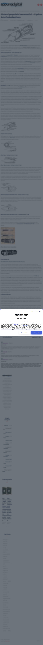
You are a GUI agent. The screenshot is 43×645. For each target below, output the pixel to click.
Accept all (36, 332)
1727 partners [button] (8, 320)
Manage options (24, 332)
